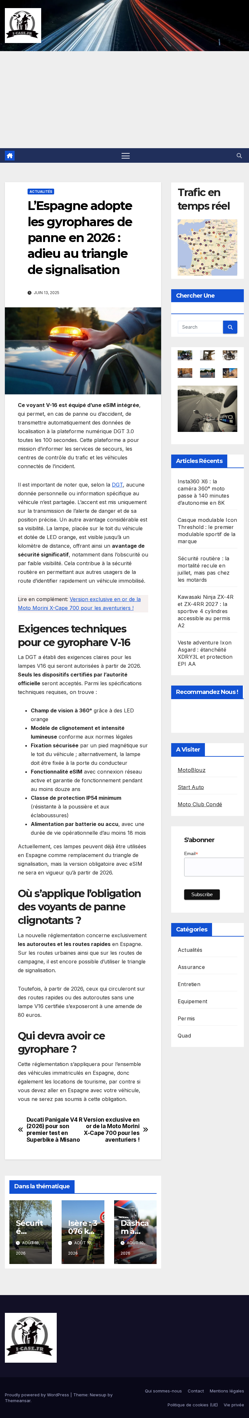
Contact (196, 1390)
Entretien (189, 984)
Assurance (191, 967)
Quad (184, 1035)
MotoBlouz (192, 770)
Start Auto (191, 787)
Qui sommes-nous (163, 1390)
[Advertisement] (124, 99)
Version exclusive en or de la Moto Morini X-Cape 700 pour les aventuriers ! (111, 1129)
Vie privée (234, 1404)
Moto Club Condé (200, 804)
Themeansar (17, 1400)
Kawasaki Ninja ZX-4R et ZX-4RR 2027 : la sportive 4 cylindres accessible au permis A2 (205, 611)
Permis (186, 1018)
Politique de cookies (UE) (193, 1404)
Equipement (192, 1001)
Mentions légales (227, 1390)
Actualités (41, 191)
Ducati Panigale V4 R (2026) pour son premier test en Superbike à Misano (54, 1129)
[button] (239, 155)
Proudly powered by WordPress (37, 1394)
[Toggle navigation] (126, 155)
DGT (117, 484)
